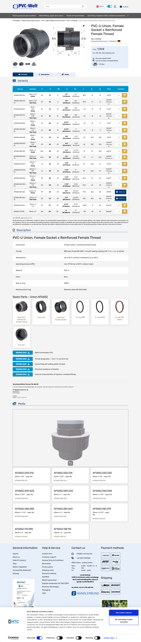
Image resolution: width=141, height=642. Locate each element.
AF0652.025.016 (60, 480)
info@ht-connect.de (22, 397)
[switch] (60, 638)
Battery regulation (20, 567)
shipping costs (109, 53)
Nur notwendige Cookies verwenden (124, 621)
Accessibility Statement (22, 570)
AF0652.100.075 (99, 519)
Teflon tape (112, 251)
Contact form (47, 554)
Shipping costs (48, 570)
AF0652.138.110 (60, 537)
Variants (23, 74)
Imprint (15, 554)
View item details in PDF (103, 58)
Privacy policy (47, 567)
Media (66, 74)
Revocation (46, 564)
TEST (44, 593)
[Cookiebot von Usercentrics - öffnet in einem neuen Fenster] (13, 638)
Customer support (49, 557)
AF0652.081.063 (60, 516)
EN (100, 6)
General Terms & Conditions (52, 560)
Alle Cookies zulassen (124, 613)
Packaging (46, 590)
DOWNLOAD (21, 352)
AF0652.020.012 (21, 480)
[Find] (83, 6)
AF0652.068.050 (21, 516)
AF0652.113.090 (21, 537)
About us (16, 557)
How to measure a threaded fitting (106, 61)
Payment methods (49, 573)
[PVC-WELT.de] (25, 6)
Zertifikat (45, 577)
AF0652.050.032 (60, 498)
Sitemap (16, 573)
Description (44, 74)
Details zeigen (109, 638)
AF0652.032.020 (99, 480)
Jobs (15, 564)
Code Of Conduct (19, 560)
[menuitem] (24, 15)
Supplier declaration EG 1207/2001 (55, 583)
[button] (109, 6)
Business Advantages (50, 587)
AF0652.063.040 (99, 498)
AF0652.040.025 (21, 498)
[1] (124, 95)
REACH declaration (49, 580)
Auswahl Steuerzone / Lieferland (104, 41)
